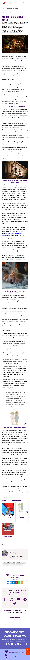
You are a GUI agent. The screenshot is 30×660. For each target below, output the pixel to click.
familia (23, 562)
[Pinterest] (16, 582)
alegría (13, 562)
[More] (22, 582)
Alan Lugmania (6, 562)
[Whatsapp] (19, 582)
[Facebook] (8, 582)
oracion (10, 565)
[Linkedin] (13, 582)
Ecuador (18, 562)
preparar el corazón (18, 565)
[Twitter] (11, 582)
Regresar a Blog (6, 12)
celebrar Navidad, (21, 59)
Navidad (5, 565)
